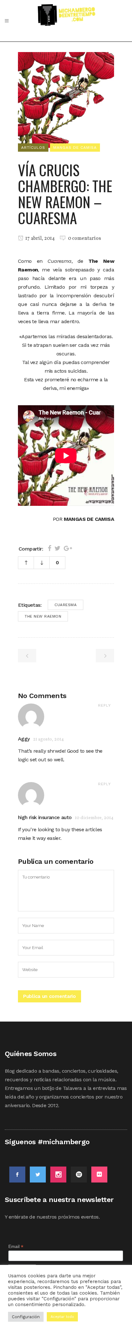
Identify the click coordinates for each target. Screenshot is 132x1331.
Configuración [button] (26, 1316)
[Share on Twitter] (57, 548)
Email (15, 1247)
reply (104, 705)
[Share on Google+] (68, 548)
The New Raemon (43, 616)
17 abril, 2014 (39, 238)
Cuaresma (65, 605)
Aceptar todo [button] (62, 1317)
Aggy (24, 739)
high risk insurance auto (45, 817)
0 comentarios (84, 238)
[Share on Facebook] (49, 548)
